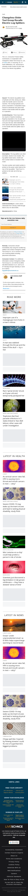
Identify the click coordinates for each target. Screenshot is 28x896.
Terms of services (18, 231)
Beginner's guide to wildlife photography (19, 816)
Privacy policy (14, 861)
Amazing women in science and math (20, 801)
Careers (14, 873)
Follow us (15, 52)
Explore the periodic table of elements (8, 805)
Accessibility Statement (14, 850)
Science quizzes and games (8, 816)
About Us (14, 855)
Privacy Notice (19, 233)
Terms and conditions (14, 858)
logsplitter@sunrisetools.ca (10, 270)
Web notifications (14, 870)
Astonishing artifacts (19, 792)
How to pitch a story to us (14, 879)
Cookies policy (14, 864)
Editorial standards (14, 876)
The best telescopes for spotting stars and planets (8, 819)
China (5, 62)
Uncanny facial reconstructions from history (19, 806)
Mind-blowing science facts (19, 819)
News (20, 28)
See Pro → (16, 2)
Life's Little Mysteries (8, 790)
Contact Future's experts (14, 853)
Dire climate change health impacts (18, 6)
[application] (14, 139)
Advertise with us (14, 867)
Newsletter (23, 52)
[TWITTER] (11, 278)
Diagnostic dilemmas (8, 792)
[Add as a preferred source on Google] (14, 842)
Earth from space (19, 790)
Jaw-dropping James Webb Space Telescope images (8, 801)
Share (6, 52)
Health (3, 14)
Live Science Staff (12, 26)
